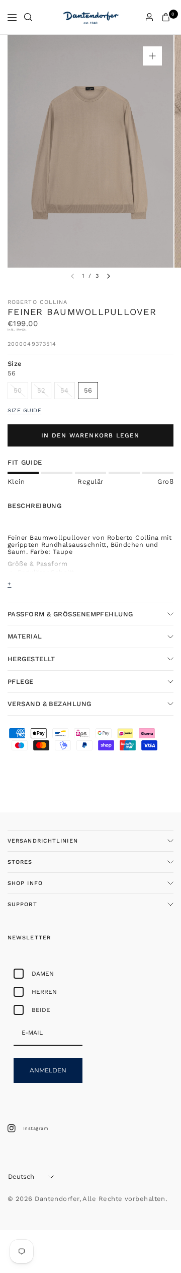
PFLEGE (21, 681)
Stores (20, 862)
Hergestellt (31, 659)
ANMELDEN (48, 1070)
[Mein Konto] (149, 17)
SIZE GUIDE (25, 410)
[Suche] (28, 17)
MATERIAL (25, 636)
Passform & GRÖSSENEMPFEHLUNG (71, 614)
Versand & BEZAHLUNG (50, 704)
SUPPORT (22, 904)
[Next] (108, 276)
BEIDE (41, 1009)
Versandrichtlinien (43, 841)
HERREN (44, 991)
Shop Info (25, 883)
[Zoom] (152, 56)
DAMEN (43, 973)
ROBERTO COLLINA (38, 302)
